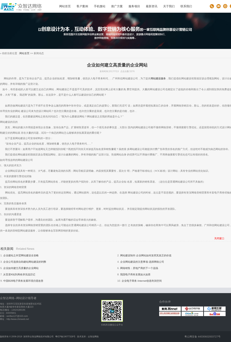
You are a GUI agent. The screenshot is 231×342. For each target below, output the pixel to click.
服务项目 (134, 6)
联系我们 (186, 6)
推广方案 (117, 6)
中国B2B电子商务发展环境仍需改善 (23, 280)
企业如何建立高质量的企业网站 (21, 268)
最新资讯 (151, 6)
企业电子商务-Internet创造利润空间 (142, 280)
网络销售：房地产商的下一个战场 (139, 268)
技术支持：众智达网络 (88, 336)
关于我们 (169, 6)
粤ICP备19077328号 (65, 336)
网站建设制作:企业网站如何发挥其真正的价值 (145, 255)
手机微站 (99, 6)
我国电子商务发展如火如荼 (135, 274)
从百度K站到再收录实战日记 (19, 274)
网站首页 (65, 6)
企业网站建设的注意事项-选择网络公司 (142, 261)
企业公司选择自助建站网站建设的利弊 (24, 261)
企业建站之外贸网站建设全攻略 (21, 255)
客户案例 (82, 6)
